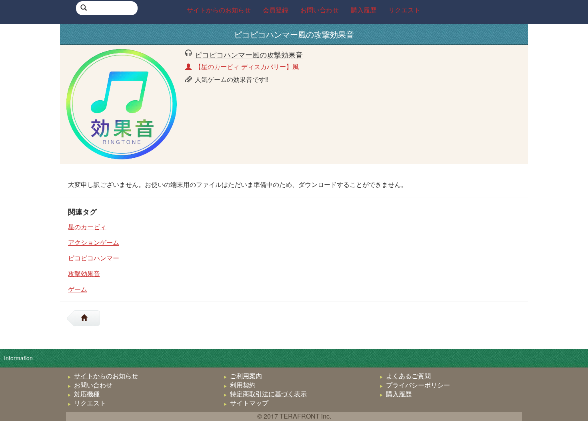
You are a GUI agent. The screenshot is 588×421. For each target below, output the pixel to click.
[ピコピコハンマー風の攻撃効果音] (121, 103)
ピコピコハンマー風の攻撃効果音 (249, 54)
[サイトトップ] (87, 318)
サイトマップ (249, 402)
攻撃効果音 (84, 273)
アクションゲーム (93, 242)
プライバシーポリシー (418, 384)
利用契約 (243, 384)
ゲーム (77, 289)
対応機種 (87, 393)
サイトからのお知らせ (106, 375)
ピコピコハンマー (93, 257)
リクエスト (90, 402)
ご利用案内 (246, 375)
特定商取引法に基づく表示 (268, 393)
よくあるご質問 (408, 375)
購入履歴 (399, 393)
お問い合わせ (93, 384)
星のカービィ (87, 226)
